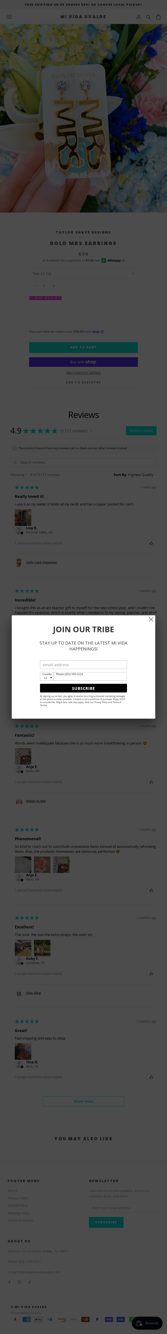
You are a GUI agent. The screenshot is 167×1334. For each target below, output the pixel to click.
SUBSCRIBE (83, 688)
